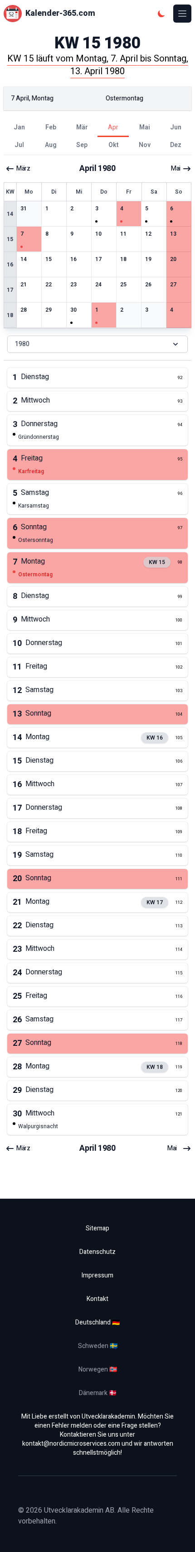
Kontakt (97, 1299)
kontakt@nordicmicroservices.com (71, 1443)
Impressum (97, 1275)
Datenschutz (97, 1252)
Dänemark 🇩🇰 (98, 1393)
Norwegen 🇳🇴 (97, 1369)
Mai (175, 168)
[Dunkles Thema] (161, 13)
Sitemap (97, 1228)
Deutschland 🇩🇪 (97, 1322)
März (23, 168)
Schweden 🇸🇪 (97, 1346)
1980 (22, 344)
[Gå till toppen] (178, 1535)
